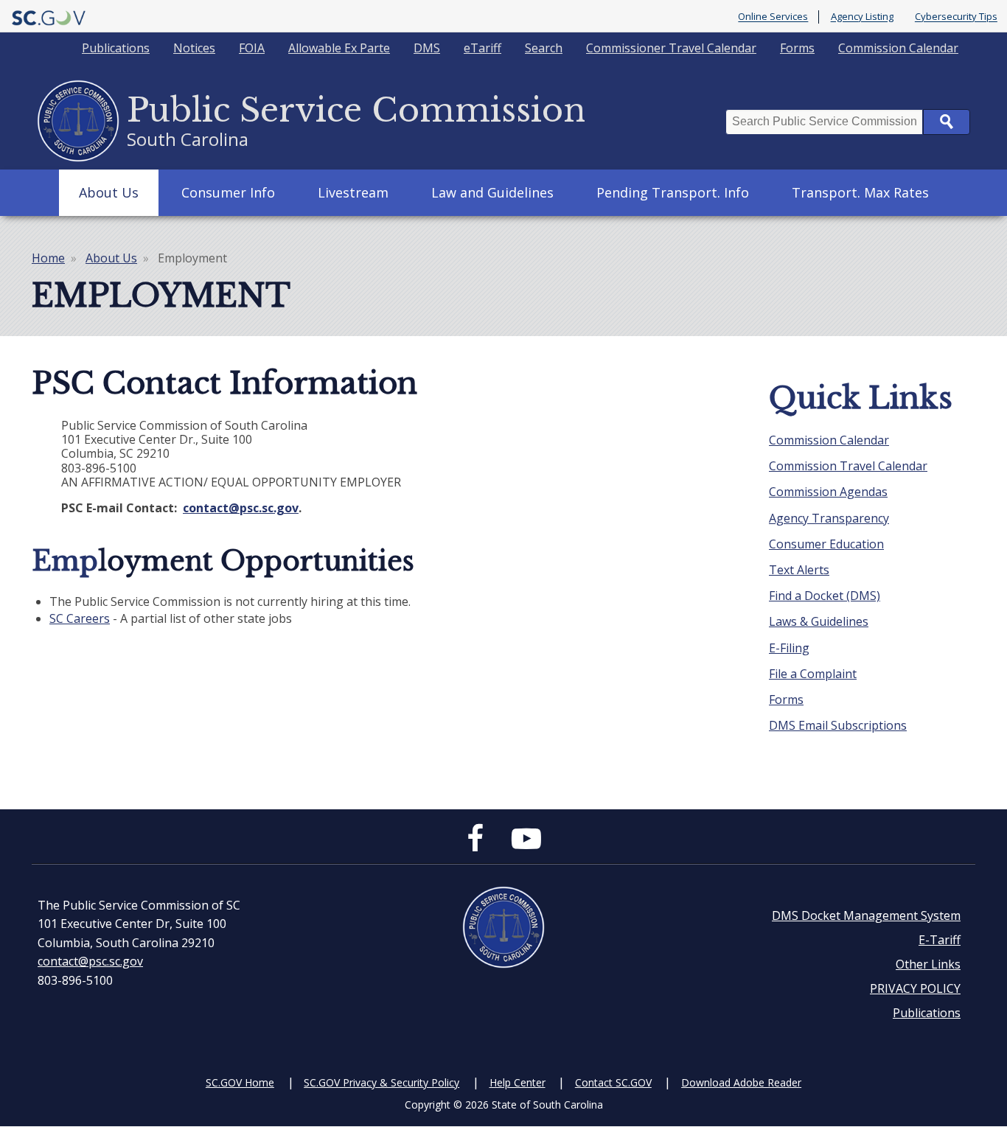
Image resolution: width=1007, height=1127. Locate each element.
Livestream (353, 192)
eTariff (482, 48)
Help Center (517, 1082)
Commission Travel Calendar (848, 466)
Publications (116, 48)
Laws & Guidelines (818, 621)
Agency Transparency (829, 518)
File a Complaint (813, 674)
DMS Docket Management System (866, 915)
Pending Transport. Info (672, 192)
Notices (194, 48)
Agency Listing (862, 17)
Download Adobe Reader (741, 1082)
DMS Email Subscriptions (838, 725)
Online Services (773, 17)
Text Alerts (799, 570)
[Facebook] (479, 845)
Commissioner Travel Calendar (671, 48)
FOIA (252, 48)
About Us (109, 192)
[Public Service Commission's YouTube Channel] (526, 845)
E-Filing (789, 648)
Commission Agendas (828, 492)
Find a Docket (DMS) (824, 595)
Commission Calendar (898, 48)
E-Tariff (940, 940)
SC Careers (79, 618)
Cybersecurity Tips (956, 17)
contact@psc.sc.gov (90, 961)
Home (48, 258)
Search (543, 48)
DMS (427, 48)
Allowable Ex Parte (339, 48)
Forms (797, 48)
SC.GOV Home (240, 1082)
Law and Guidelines (492, 192)
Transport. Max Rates (860, 192)
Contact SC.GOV (613, 1082)
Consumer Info (228, 192)
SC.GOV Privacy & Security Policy (381, 1082)
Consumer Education (826, 544)
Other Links (928, 964)
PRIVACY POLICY (915, 988)
